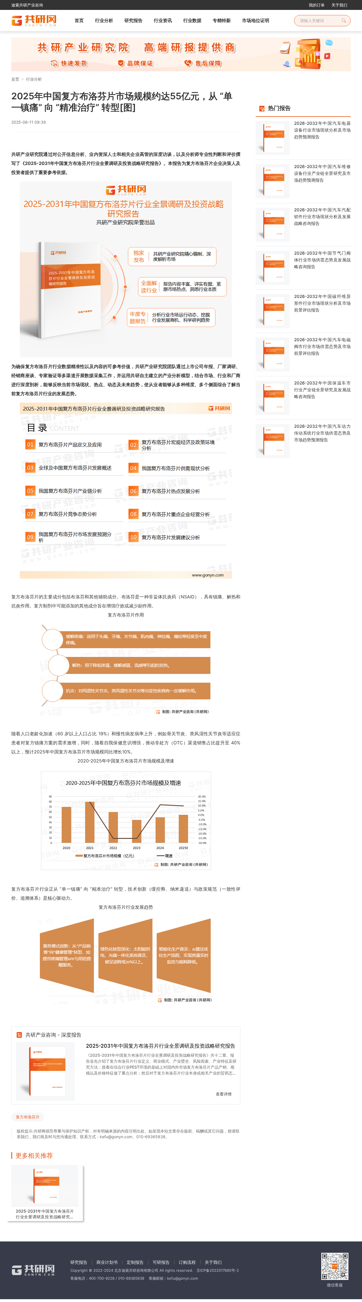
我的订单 (317, 5)
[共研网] (29, 20)
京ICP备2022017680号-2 (218, 1270)
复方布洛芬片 (28, 1116)
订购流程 (187, 1262)
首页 (15, 79)
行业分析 (34, 79)
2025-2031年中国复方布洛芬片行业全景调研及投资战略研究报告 (160, 1046)
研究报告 (78, 1262)
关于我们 (339, 5)
